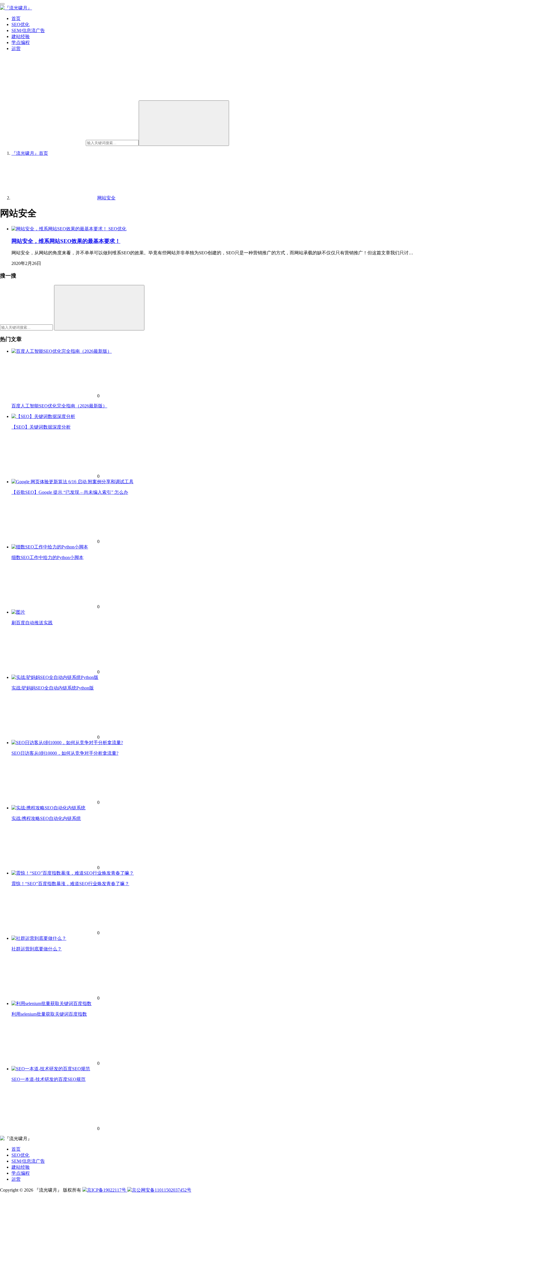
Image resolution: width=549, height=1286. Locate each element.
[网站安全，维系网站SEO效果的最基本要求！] (59, 228)
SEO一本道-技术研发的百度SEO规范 (48, 1079)
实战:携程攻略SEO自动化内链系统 (46, 818)
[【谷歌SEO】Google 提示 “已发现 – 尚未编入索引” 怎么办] (72, 481)
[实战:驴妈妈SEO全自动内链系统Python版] (54, 677)
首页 (16, 18)
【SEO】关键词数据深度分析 (41, 427)
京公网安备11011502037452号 (161, 1190)
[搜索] (184, 123)
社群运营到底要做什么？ (36, 948)
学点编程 (20, 42)
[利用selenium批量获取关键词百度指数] (51, 1003)
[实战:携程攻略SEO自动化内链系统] (48, 807)
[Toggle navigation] (2, 4)
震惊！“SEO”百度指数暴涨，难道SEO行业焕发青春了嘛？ (70, 883)
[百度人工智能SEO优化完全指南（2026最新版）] (61, 351)
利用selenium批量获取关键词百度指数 (49, 1014)
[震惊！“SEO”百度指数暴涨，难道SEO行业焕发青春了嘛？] (72, 873)
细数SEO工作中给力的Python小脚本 (47, 557)
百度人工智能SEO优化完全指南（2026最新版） (59, 405)
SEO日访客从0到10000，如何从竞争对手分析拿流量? (64, 753)
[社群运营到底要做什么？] (38, 938)
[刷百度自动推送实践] (18, 612)
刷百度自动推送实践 (32, 622)
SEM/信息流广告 (28, 30)
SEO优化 (20, 24)
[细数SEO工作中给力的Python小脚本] (49, 546)
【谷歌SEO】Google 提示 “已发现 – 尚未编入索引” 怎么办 (69, 492)
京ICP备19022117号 (107, 1190)
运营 (16, 48)
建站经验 (20, 36)
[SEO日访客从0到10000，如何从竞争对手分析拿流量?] (67, 742)
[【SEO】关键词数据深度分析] (43, 416)
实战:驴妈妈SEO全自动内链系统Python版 (52, 687)
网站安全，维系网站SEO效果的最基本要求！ (65, 241)
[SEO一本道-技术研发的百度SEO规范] (50, 1068)
